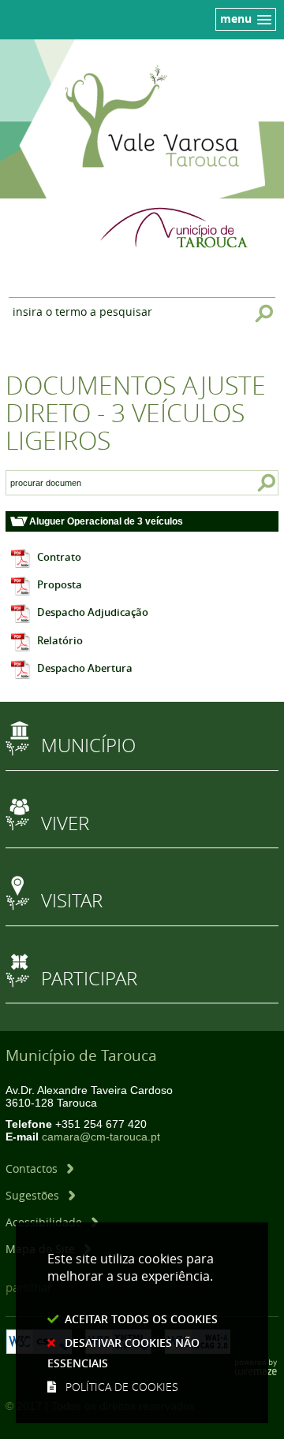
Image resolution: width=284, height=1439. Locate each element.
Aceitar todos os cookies (141, 1318)
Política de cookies (121, 1386)
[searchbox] (45, 483)
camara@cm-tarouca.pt (101, 1137)
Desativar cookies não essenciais (123, 1352)
